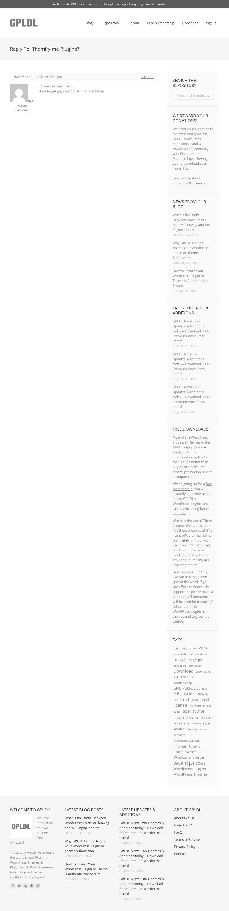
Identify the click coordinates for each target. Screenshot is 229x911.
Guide (189, 693)
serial (203, 729)
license (180, 705)
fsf (192, 677)
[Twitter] (19, 886)
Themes (180, 746)
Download (183, 671)
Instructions (185, 699)
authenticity (180, 648)
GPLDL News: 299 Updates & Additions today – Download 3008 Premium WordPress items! (191, 331)
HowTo (202, 693)
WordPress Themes (190, 774)
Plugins (192, 717)
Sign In (211, 23)
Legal (204, 699)
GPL (177, 693)
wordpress (189, 762)
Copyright (195, 660)
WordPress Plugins (189, 768)
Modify (207, 705)
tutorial (195, 746)
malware (195, 706)
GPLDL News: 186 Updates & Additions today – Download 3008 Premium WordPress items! (191, 397)
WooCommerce (188, 757)
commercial (199, 654)
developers (179, 665)
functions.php (182, 683)
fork (176, 677)
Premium (206, 717)
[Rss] (25, 886)
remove (196, 723)
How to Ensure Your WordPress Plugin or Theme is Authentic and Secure (191, 278)
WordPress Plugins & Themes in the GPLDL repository (191, 442)
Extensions (203, 672)
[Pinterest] (31, 886)
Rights (206, 723)
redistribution (181, 723)
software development (186, 740)
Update (178, 752)
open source (193, 711)
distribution (195, 665)
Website (190, 752)
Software (179, 735)
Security (192, 729)
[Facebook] (13, 886)
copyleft (180, 659)
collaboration (181, 654)
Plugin (178, 717)
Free (184, 676)
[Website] (38, 886)
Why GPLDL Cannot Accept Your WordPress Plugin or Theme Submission (190, 250)
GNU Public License (190, 688)
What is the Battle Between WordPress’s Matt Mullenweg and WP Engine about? (191, 222)
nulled (177, 711)
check (193, 648)
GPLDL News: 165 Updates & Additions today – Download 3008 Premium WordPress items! (191, 364)
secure (179, 728)
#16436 (147, 77)
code (203, 648)
